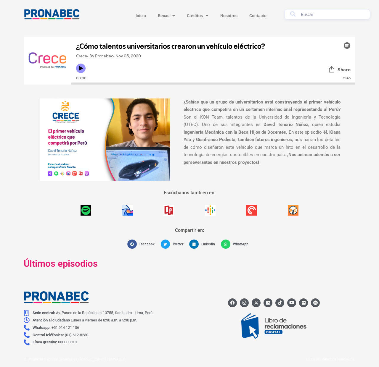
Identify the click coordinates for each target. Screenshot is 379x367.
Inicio (141, 15)
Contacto (257, 15)
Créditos (195, 15)
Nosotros (228, 15)
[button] (142, 244)
